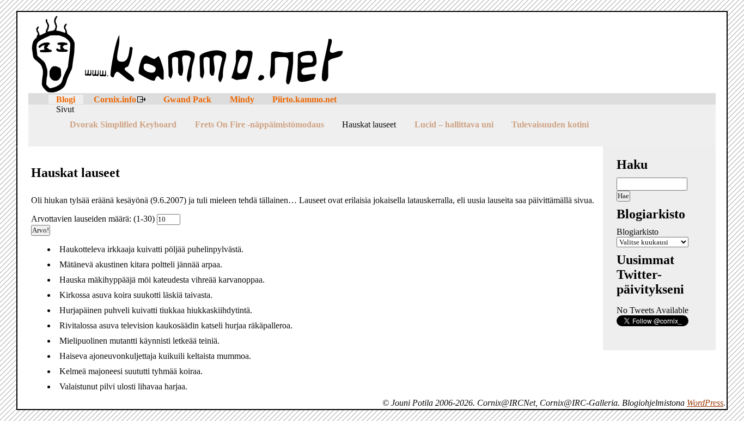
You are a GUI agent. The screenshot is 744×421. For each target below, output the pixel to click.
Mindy (242, 99)
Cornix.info (115, 99)
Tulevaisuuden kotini (550, 124)
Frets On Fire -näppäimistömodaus (259, 124)
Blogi (65, 99)
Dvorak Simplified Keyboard (123, 124)
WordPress (705, 402)
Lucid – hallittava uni (453, 124)
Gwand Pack (187, 99)
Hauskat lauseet (369, 124)
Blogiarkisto (637, 231)
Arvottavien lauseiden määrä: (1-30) (94, 218)
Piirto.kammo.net (304, 99)
